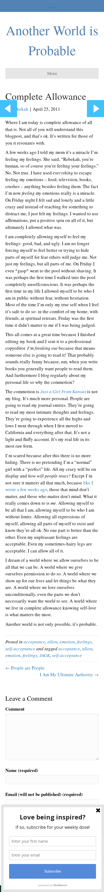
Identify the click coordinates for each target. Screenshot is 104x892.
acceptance (34, 642)
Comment (15, 709)
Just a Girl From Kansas (63, 391)
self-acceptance (20, 649)
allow (52, 642)
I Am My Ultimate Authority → (69, 674)
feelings (84, 642)
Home (52, 7)
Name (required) (21, 770)
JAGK (44, 655)
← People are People (25, 668)
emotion (67, 642)
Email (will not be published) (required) (44, 794)
